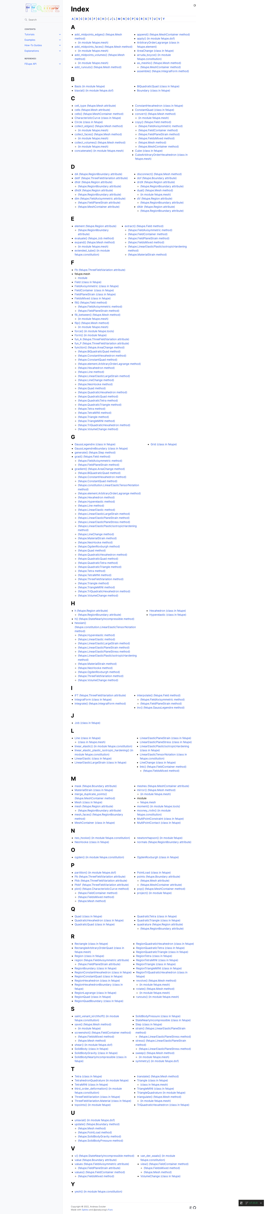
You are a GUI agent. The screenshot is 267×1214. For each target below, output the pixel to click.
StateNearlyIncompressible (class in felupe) (163, 1020)
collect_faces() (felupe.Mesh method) (98, 134)
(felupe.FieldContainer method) (158, 130)
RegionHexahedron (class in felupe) (97, 980)
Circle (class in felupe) (89, 122)
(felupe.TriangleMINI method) (96, 421)
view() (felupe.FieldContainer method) (164, 1164)
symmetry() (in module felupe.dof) (157, 1061)
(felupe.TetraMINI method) (94, 412)
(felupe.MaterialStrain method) (147, 254)
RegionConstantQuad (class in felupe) (99, 976)
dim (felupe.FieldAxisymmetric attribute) (100, 198)
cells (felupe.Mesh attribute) (92, 109)
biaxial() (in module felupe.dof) (94, 90)
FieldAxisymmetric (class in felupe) (97, 286)
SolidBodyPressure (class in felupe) (158, 1016)
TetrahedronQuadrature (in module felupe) (102, 1080)
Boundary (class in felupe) (153, 90)
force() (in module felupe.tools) (94, 331)
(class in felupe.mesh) (91, 742)
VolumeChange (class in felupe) (160, 1176)
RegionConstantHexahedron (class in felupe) (103, 972)
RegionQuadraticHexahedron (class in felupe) (165, 943)
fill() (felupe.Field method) (91, 302)
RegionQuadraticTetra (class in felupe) (160, 948)
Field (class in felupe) (88, 282)
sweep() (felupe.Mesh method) (155, 1053)
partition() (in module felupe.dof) (95, 872)
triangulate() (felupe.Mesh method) (159, 1096)
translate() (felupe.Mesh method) (158, 1076)
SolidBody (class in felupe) (91, 1048)
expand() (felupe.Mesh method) (95, 242)
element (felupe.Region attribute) (95, 226)
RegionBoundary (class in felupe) (96, 968)
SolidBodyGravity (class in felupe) (96, 1053)
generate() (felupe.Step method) (95, 452)
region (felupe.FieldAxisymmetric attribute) (102, 960)
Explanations (32, 50)
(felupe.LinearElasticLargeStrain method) (104, 376)
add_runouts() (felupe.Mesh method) (98, 67)
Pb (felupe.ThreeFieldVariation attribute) (100, 876)
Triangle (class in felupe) (152, 1080)
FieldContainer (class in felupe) (94, 290)
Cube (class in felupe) (149, 150)
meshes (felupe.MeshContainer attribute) (163, 786)
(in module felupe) (89, 1028)
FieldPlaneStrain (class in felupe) (95, 294)
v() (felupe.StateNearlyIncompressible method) (104, 1155)
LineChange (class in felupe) (158, 762)
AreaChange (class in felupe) (155, 50)
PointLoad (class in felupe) (154, 872)
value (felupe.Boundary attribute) (96, 1160)
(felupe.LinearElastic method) (96, 509)
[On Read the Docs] (190, 1208)
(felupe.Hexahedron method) (96, 367)
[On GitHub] (194, 1208)
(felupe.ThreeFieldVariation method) (100, 579)
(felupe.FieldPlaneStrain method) (159, 134)
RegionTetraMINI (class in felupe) (157, 960)
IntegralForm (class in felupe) (93, 699)
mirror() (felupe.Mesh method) (156, 790)
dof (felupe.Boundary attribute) (157, 178)
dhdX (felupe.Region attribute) (94, 190)
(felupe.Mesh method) (152, 142)
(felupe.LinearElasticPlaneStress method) (104, 522)
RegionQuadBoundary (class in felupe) (99, 1001)
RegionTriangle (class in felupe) (156, 964)
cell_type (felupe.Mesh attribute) (95, 105)
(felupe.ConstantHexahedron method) (102, 355)
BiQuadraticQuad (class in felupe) (158, 86)
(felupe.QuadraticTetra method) (98, 400)
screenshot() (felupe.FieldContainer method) (103, 1032)
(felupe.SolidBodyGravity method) (99, 1136)
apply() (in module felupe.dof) (156, 38)
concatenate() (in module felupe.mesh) (99, 150)
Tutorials (29, 34)
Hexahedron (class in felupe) (167, 610)
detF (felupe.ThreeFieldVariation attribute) (101, 178)
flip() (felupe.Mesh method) (92, 323)
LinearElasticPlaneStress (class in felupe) (166, 742)
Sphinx (85, 1209)
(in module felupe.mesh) (93, 42)
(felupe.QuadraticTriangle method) (99, 404)
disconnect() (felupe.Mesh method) (159, 174)
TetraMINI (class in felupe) (91, 1084)
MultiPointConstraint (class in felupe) (160, 818)
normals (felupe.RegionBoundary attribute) (164, 842)
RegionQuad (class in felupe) (93, 996)
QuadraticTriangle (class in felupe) (158, 920)
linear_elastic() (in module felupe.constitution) (103, 746)
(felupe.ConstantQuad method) (97, 359)
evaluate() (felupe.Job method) (94, 238)
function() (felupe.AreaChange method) (100, 347)
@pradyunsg (99, 1209)
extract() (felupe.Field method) (144, 226)
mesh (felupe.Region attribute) (94, 806)
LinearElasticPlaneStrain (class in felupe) (165, 738)
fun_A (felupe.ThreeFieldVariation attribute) (102, 339)
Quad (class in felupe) (88, 916)
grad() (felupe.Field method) (92, 456)
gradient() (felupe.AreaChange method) (100, 468)
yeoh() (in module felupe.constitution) (98, 1191)
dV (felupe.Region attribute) (154, 198)
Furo (110, 1209)
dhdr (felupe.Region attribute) (93, 182)
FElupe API (30, 63)
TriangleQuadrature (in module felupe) (161, 1092)
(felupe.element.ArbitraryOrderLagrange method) (109, 363)
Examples (30, 39)
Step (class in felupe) (149, 1024)
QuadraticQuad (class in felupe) (95, 924)
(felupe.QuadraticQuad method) (98, 396)
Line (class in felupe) (88, 738)
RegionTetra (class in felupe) (154, 956)
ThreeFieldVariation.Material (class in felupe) (103, 1100)
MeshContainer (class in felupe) (95, 822)
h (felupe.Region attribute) (91, 610)
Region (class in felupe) (89, 956)
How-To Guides (33, 45)
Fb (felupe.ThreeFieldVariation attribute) (100, 269)
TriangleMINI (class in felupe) (155, 1088)
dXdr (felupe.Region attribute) (156, 206)
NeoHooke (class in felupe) (92, 842)
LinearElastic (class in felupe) (93, 758)
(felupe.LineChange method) (96, 380)
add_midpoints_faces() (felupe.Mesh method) (103, 46)
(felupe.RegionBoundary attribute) (99, 186)
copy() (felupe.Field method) (153, 122)
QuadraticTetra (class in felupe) (157, 916)
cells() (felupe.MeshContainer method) (99, 113)
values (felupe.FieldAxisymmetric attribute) (102, 1164)
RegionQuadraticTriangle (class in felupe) (162, 952)
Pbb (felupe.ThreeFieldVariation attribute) (101, 880)
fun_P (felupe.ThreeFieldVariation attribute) (102, 343)
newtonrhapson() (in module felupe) (159, 837)
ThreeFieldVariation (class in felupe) (97, 1096)
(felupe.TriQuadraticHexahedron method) (104, 425)
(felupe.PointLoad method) (95, 1132)
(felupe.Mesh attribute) (154, 880)
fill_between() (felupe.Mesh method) (97, 314)
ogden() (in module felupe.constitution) (99, 857)
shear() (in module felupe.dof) (93, 1044)
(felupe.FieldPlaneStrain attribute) (99, 202)
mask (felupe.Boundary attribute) (96, 786)
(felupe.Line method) (91, 371)
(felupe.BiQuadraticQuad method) (99, 351)
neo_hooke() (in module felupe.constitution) (102, 837)
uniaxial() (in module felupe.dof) (95, 1120)
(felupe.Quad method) (92, 388)
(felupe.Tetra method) (91, 408)
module (82, 278)
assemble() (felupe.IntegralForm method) (163, 71)
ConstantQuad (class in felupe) (154, 109)
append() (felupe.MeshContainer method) (163, 34)
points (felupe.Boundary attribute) (158, 876)
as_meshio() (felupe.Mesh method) (159, 63)
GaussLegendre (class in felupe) (95, 444)
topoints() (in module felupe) (93, 1104)
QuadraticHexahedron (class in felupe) (99, 920)
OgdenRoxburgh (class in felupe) (158, 857)
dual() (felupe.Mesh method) (155, 190)
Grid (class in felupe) (164, 444)
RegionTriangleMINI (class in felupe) (159, 968)
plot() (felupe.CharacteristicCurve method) (102, 888)
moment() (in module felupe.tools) (158, 806)
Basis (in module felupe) (90, 86)
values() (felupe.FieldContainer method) (100, 1172)
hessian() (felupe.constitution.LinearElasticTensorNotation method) (105, 627)
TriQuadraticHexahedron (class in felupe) (163, 1104)
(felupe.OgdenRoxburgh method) (99, 546)
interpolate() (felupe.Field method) (158, 695)
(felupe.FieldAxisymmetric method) (160, 126)
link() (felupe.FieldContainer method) (163, 766)
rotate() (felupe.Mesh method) (155, 988)
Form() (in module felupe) (91, 335)
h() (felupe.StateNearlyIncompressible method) (104, 618)
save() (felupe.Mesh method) (93, 1024)
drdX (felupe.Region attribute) (156, 182)
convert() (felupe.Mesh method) (155, 113)
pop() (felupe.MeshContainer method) (161, 888)
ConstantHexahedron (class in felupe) (159, 105)
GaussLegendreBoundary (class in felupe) (101, 448)
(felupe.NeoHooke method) (95, 384)
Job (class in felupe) (87, 722)
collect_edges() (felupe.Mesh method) (99, 126)
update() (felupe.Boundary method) (97, 1124)
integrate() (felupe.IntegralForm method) (100, 703)
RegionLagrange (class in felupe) (95, 992)
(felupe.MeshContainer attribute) (98, 206)
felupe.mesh (148, 802)
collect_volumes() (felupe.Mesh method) (100, 142)
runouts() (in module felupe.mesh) (157, 996)
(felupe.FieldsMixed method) (156, 138)
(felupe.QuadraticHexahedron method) (102, 392)
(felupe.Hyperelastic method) (96, 501)
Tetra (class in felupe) (88, 1076)
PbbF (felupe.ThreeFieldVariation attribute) (102, 884)
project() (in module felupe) (154, 893)
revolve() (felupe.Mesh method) (156, 980)
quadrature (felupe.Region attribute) (160, 924)
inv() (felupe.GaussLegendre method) (160, 707)
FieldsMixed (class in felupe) (93, 298)
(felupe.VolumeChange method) (98, 429)
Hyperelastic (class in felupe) (167, 614)
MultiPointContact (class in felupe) (159, 822)
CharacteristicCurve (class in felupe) (98, 117)
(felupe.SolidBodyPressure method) (100, 1140)
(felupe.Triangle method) (93, 416)
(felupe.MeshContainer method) (160, 67)
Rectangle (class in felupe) (91, 943)
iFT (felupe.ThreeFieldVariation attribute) (100, 695)
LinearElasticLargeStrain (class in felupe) (100, 762)
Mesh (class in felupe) (88, 802)
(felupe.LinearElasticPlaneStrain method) (103, 517)
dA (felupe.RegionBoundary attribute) (98, 174)
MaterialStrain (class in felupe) (94, 790)
